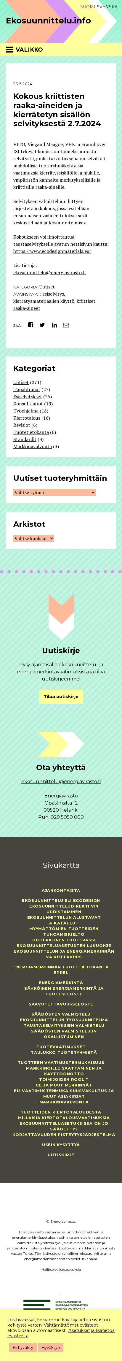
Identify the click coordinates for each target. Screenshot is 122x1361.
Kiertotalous (26, 418)
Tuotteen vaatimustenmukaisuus (61, 1062)
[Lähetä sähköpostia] (64, 325)
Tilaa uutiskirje (61, 696)
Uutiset (47, 286)
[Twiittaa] (41, 325)
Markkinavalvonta (32, 446)
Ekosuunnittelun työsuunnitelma (64, 1019)
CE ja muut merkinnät (64, 1085)
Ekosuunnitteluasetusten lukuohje (64, 945)
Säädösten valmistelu (61, 1014)
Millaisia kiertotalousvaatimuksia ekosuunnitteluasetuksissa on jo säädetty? (64, 1123)
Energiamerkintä (61, 982)
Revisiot (21, 425)
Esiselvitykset (27, 396)
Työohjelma (25, 410)
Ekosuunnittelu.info (48, 20)
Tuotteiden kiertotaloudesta (61, 1112)
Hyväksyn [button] (51, 1347)
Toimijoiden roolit (64, 1079)
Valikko (29, 49)
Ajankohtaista (61, 890)
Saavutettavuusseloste (61, 1004)
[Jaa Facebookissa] (28, 325)
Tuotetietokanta (31, 432)
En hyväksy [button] (22, 1347)
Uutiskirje (61, 1154)
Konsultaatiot (28, 403)
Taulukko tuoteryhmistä (64, 1052)
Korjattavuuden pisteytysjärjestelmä (63, 1134)
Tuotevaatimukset (61, 1046)
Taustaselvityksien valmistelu (64, 1025)
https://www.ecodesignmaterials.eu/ (52, 251)
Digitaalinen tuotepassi (64, 940)
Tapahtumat (26, 389)
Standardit (24, 439)
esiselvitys (53, 294)
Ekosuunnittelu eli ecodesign (61, 900)
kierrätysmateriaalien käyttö (43, 301)
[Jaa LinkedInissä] (52, 325)
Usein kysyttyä (61, 1144)
